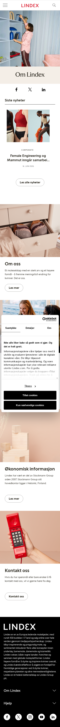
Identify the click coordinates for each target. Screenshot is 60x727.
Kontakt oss (16, 596)
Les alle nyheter (30, 182)
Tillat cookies (30, 395)
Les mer (14, 288)
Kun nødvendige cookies (30, 405)
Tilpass (28, 386)
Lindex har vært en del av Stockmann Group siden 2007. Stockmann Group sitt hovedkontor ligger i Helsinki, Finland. (29, 479)
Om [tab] (49, 328)
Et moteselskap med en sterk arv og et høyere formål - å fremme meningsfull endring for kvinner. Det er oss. (29, 274)
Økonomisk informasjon (30, 469)
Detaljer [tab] (30, 328)
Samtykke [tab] (10, 328)
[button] (5, 5)
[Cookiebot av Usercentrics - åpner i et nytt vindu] (42, 319)
